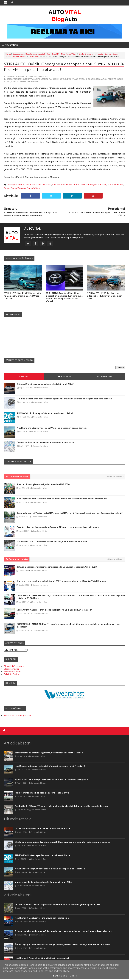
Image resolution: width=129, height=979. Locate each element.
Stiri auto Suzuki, (115, 79)
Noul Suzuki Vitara (68, 54)
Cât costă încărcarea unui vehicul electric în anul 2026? (45, 384)
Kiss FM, (56, 79)
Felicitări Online (11, 674)
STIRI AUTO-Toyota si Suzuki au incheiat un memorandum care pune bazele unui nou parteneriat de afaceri (64, 297)
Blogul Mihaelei (11, 668)
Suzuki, (7, 81)
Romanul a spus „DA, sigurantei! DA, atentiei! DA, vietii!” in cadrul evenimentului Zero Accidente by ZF (70, 513)
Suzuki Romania (19, 56)
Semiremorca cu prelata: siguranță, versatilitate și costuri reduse (49, 752)
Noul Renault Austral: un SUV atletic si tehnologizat (42, 958)
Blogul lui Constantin (14, 666)
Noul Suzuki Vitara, (69, 79)
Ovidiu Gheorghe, (87, 79)
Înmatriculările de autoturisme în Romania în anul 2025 (45, 442)
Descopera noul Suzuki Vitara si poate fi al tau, (29, 79)
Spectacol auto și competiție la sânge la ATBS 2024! (43, 484)
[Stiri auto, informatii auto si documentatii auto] (64, 16)
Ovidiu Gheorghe (86, 54)
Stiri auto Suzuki (111, 54)
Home (8, 54)
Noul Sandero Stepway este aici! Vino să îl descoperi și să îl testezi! (52, 427)
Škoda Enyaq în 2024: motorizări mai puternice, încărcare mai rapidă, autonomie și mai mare (62, 944)
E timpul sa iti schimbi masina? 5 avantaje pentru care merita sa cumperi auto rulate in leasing (63, 931)
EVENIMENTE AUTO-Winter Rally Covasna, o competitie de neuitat (52, 541)
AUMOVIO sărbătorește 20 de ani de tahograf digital (45, 413)
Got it (73, 975)
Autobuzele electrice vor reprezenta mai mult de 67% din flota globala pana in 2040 (58, 904)
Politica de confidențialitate (17, 715)
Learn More (60, 975)
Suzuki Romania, (18, 81)
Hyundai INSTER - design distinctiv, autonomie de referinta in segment (51, 779)
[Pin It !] (93, 195)
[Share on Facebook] (30, 195)
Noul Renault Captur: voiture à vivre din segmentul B (42, 917)
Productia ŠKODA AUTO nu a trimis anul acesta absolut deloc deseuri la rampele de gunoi (61, 806)
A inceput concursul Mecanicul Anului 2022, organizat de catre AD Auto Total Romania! (62, 581)
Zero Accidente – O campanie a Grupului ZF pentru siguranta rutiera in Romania (58, 527)
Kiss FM (55, 54)
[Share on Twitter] (51, 195)
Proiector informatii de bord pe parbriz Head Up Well (42, 792)
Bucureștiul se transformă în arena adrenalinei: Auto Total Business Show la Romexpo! (62, 498)
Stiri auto (99, 54)
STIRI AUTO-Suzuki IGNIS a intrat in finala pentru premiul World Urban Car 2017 (22, 296)
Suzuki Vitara (34, 56)
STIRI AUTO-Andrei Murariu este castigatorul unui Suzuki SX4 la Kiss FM (54, 609)
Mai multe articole (114, 476)
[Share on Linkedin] (72, 195)
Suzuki (8, 56)
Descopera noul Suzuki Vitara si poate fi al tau (31, 54)
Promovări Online (12, 671)
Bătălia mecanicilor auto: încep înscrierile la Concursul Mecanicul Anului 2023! (57, 566)
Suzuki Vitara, (33, 81)
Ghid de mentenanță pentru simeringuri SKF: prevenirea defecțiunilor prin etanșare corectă (64, 398)
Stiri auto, (101, 79)
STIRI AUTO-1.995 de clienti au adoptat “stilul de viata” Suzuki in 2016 (104, 296)
